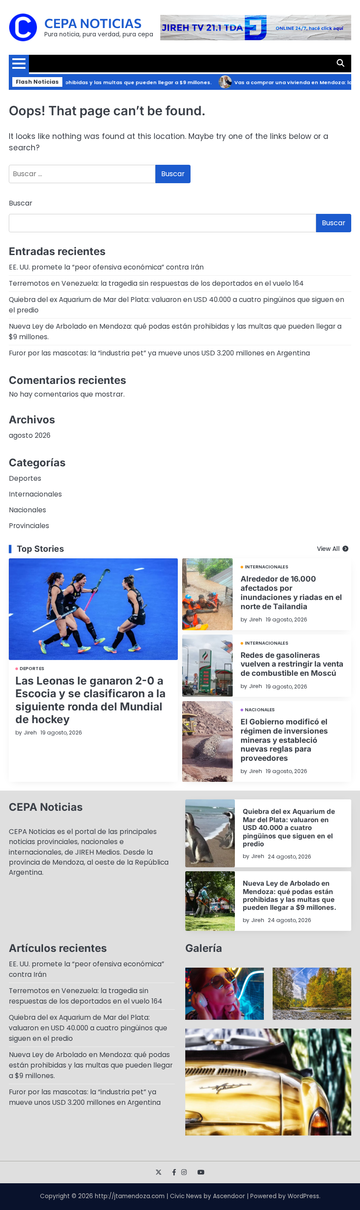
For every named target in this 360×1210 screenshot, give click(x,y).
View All (328, 549)
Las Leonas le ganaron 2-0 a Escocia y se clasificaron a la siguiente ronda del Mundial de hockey (90, 700)
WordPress (303, 1196)
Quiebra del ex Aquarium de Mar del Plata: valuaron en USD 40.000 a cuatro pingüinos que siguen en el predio (289, 827)
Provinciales (29, 525)
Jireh (30, 732)
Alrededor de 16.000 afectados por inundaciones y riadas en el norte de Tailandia (291, 592)
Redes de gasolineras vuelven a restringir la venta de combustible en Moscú (292, 664)
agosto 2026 (29, 435)
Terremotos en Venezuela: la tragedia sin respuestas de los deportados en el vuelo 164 (156, 283)
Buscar (20, 203)
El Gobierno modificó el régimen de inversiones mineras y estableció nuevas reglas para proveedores (284, 740)
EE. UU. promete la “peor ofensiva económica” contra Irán (106, 267)
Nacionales (27, 510)
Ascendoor (229, 1196)
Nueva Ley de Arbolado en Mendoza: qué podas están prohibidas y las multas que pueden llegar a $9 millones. (289, 895)
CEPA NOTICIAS (92, 23)
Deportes (25, 478)
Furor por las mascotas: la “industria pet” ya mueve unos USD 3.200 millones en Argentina (159, 353)
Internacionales (35, 494)
